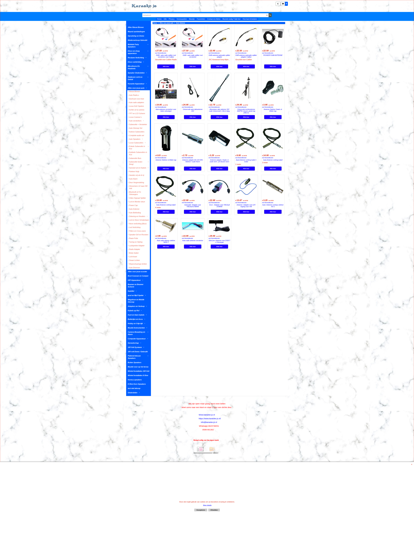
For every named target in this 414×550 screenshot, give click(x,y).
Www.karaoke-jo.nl (207, 415)
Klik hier (166, 66)
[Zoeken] (270, 15)
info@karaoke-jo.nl (209, 422)
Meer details (207, 505)
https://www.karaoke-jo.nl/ (210, 419)
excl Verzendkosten (160, 53)
